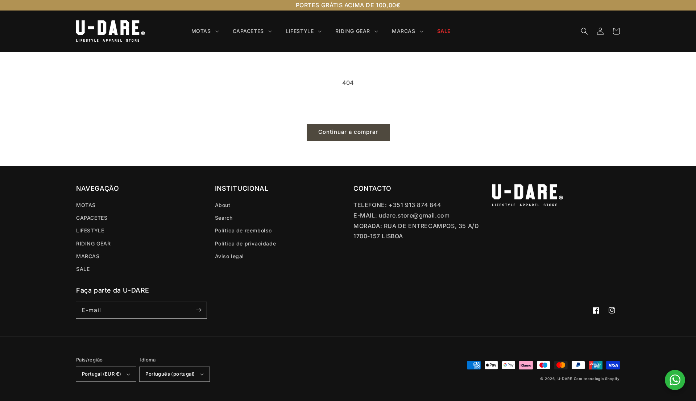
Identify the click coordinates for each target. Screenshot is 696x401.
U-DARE (565, 379)
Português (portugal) (170, 374)
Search (224, 218)
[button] (584, 31)
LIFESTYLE (90, 230)
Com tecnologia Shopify (597, 379)
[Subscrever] (199, 310)
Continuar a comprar (348, 131)
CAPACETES (91, 218)
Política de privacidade (245, 243)
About (223, 205)
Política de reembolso (243, 230)
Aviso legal (229, 256)
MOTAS (86, 205)
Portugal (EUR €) (101, 374)
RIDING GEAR (93, 243)
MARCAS (88, 256)
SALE (83, 269)
